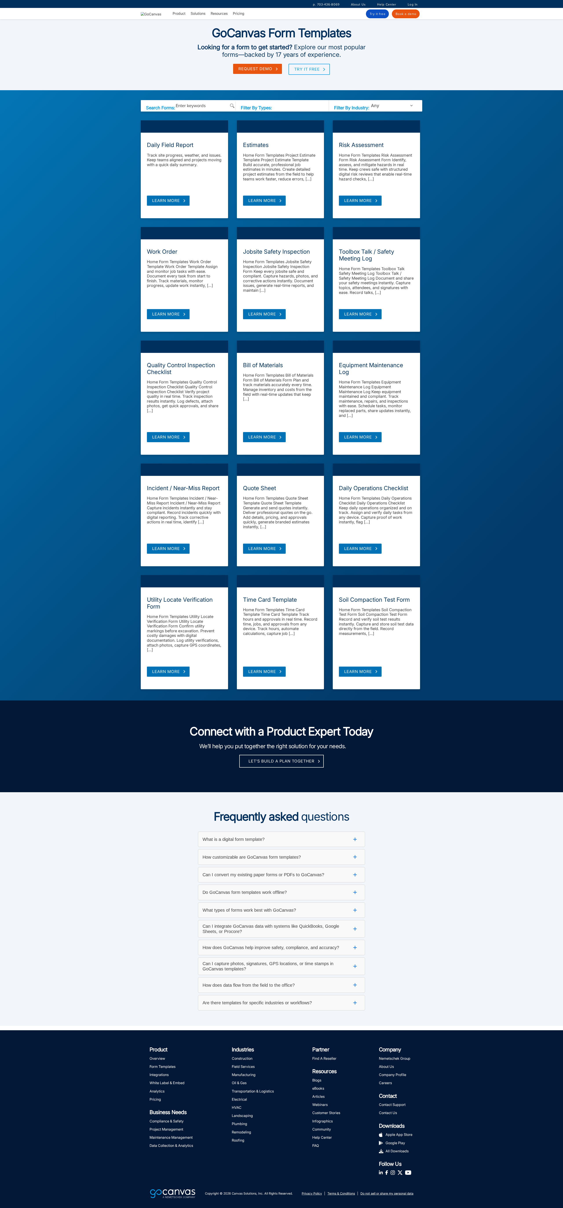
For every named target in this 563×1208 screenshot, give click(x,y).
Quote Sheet (259, 488)
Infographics (322, 1121)
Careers (385, 1083)
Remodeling (241, 1132)
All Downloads (397, 1151)
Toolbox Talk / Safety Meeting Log (366, 255)
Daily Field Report (170, 144)
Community (321, 1129)
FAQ (315, 1145)
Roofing (238, 1140)
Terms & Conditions (341, 1193)
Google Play (395, 1143)
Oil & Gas (239, 1083)
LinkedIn (381, 1172)
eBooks (318, 1088)
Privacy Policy (312, 1193)
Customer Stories (326, 1113)
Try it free (307, 69)
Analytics (157, 1091)
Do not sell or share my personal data (386, 1193)
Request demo (255, 68)
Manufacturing (244, 1074)
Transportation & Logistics (253, 1091)
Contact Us (388, 1113)
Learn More (166, 200)
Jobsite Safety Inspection (276, 251)
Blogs (316, 1080)
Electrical (239, 1099)
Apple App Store (399, 1134)
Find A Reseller (324, 1058)
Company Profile (392, 1074)
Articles (318, 1096)
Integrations (159, 1074)
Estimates (256, 144)
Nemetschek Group (394, 1058)
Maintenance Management (171, 1137)
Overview (157, 1058)
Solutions (198, 13)
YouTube (408, 1172)
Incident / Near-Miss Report (183, 488)
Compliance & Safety (167, 1121)
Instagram (392, 1172)
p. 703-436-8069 (326, 4)
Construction (242, 1058)
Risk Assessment (361, 144)
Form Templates (184, 126)
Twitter (400, 1172)
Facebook (386, 1172)
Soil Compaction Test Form (374, 599)
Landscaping (242, 1115)
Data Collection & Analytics (171, 1145)
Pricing (238, 13)
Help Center (386, 4)
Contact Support (392, 1104)
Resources (219, 13)
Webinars (320, 1104)
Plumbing (239, 1124)
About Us (358, 4)
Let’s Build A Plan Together (281, 761)
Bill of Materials (263, 365)
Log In (413, 4)
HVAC (236, 1107)
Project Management (166, 1129)
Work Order (162, 251)
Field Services (243, 1066)
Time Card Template (270, 599)
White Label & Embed (167, 1083)
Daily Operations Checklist (373, 488)
